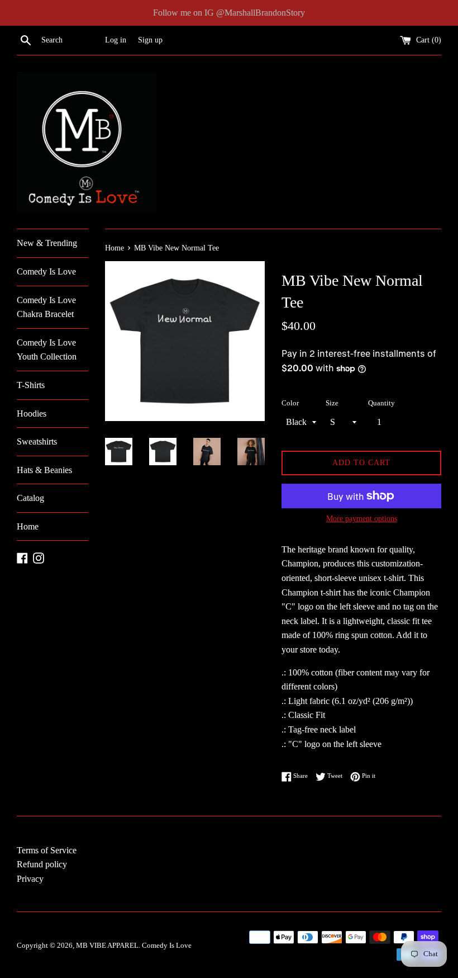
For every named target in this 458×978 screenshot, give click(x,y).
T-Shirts (31, 385)
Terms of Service (47, 850)
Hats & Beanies (44, 470)
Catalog (30, 498)
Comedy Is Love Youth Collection (47, 350)
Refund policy (42, 864)
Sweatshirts (37, 441)
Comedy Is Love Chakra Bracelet (46, 307)
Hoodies (31, 413)
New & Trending (47, 243)
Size (332, 403)
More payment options (361, 518)
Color (290, 403)
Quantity (381, 403)
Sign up (150, 39)
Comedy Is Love (46, 271)
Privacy (30, 878)
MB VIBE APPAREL (107, 945)
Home (28, 526)
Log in (115, 39)
